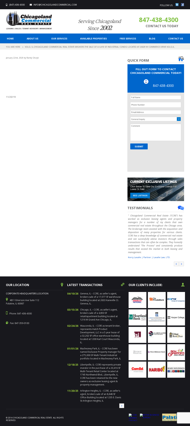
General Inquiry (138, 119)
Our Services (59, 38)
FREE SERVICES (128, 38)
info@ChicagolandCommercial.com (55, 4)
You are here (13, 46)
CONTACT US (175, 38)
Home (10, 38)
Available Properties (93, 38)
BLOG (152, 38)
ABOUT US (32, 38)
